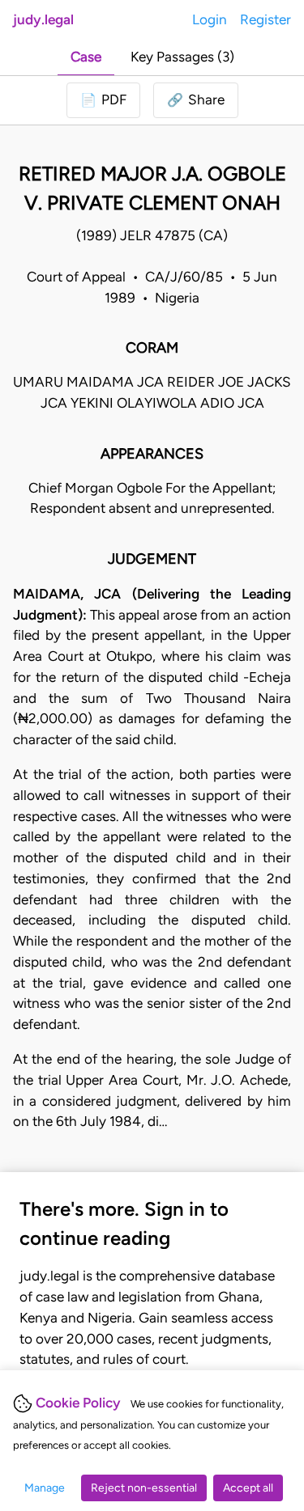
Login (209, 19)
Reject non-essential (144, 1488)
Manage (44, 1488)
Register (265, 19)
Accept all (248, 1488)
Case (86, 57)
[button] (195, 100)
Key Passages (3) (182, 57)
